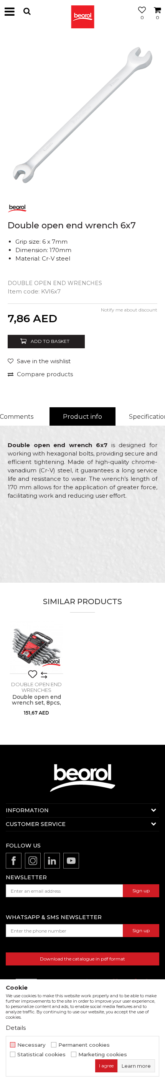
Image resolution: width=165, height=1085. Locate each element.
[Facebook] (13, 860)
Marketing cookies (102, 1054)
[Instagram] (32, 860)
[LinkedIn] (52, 860)
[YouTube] (71, 860)
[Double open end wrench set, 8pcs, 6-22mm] (36, 647)
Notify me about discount (129, 310)
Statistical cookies (41, 1054)
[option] (82, 115)
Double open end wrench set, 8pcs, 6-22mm (36, 702)
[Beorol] (82, 11)
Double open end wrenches (55, 283)
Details (16, 1027)
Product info (82, 416)
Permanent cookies (84, 1045)
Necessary (31, 1045)
